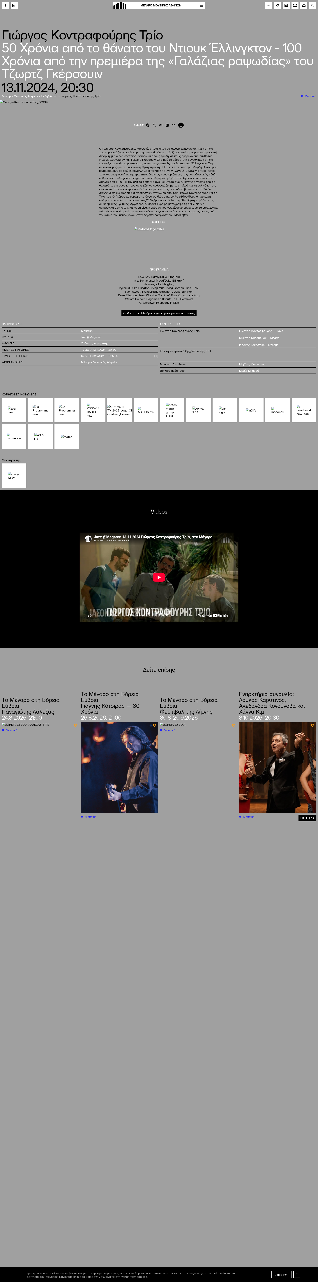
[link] (5, 5)
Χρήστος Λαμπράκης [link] (94, 343)
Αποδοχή (281, 1274)
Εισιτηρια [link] (307, 818)
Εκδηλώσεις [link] (49, 96)
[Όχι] (296, 1274)
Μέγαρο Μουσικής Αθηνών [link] (20, 96)
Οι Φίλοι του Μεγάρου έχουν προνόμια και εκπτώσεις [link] (159, 313)
